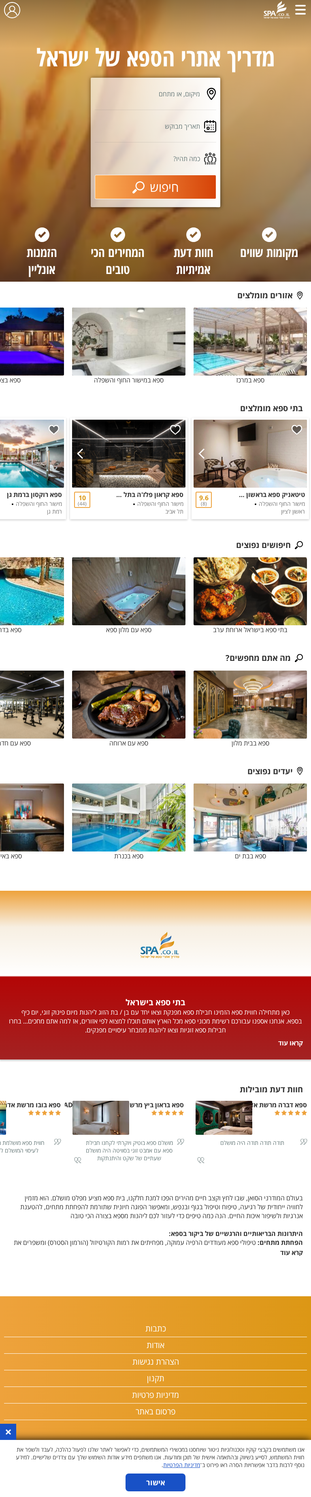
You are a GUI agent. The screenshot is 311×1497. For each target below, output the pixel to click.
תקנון (155, 1378)
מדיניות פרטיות (155, 1394)
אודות (155, 1345)
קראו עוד (290, 1042)
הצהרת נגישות (155, 1361)
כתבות (155, 1328)
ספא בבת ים (250, 855)
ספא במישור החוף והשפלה (129, 380)
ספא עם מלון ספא (128, 629)
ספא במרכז (250, 380)
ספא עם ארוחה (128, 743)
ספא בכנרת (128, 855)
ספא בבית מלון (250, 743)
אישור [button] (155, 1482)
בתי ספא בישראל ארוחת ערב (250, 629)
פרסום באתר (155, 1411)
